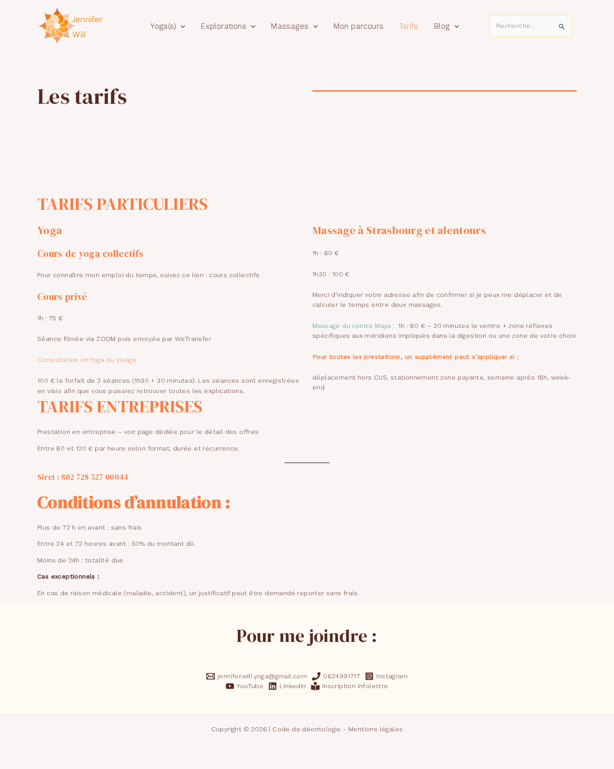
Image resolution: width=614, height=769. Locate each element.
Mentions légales (375, 729)
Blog (442, 26)
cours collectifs (234, 274)
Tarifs (408, 26)
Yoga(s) (163, 26)
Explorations (223, 26)
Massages (289, 26)
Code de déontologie (306, 729)
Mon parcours (358, 26)
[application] (180, 26)
